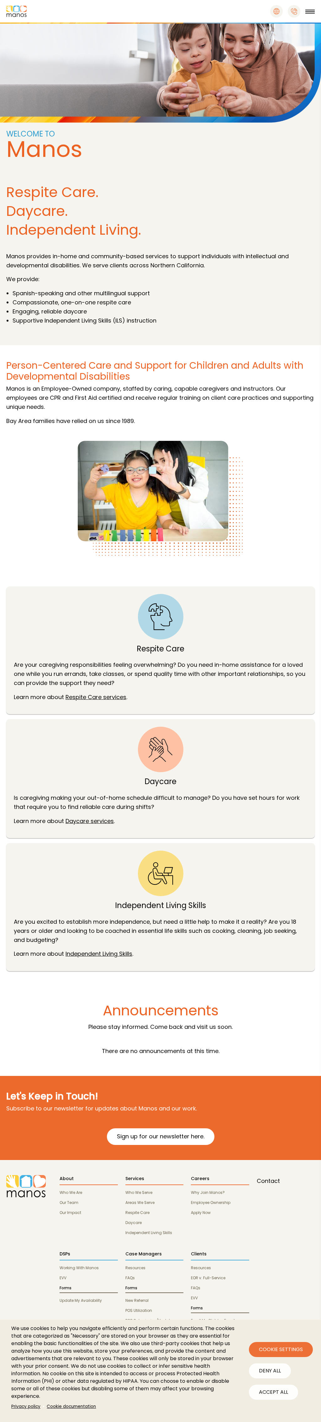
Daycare (133, 1222)
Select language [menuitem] (276, 11)
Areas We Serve (140, 1202)
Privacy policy (25, 1406)
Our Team (69, 1202)
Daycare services (90, 821)
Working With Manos (79, 1267)
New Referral (137, 1300)
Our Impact (70, 1212)
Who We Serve (138, 1192)
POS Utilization (138, 1310)
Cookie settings (281, 1349)
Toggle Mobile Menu (310, 11)
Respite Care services (96, 697)
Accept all (273, 1392)
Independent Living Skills (99, 954)
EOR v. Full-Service (208, 1277)
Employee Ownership (210, 1202)
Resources (135, 1267)
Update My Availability (81, 1300)
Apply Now (201, 1212)
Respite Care (137, 1212)
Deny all (270, 1370)
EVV (63, 1277)
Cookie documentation (71, 1406)
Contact (268, 1181)
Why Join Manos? (208, 1192)
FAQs (130, 1277)
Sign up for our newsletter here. (160, 1136)
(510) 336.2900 (294, 11)
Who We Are (71, 1192)
